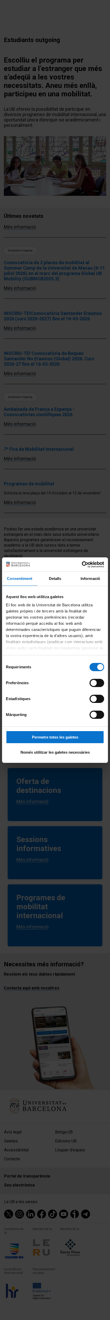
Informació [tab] (90, 578)
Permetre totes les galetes (55, 737)
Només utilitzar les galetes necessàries (55, 752)
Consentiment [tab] (19, 578)
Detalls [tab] (55, 578)
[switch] (97, 683)
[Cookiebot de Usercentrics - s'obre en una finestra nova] (81, 564)
